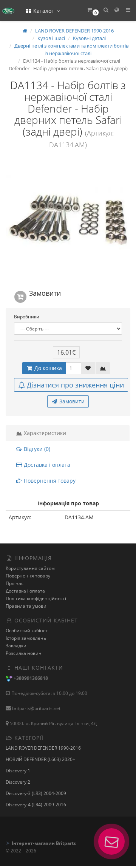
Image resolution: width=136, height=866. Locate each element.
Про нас (14, 583)
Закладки (16, 645)
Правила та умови (26, 606)
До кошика (47, 368)
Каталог (43, 10)
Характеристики (44, 433)
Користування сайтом (30, 568)
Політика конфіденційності (36, 598)
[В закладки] (88, 368)
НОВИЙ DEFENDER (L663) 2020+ (40, 759)
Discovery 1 (18, 770)
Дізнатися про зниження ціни (75, 384)
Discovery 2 (18, 782)
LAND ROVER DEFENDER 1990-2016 (43, 748)
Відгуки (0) (36, 448)
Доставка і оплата (46, 464)
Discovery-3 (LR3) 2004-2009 (36, 793)
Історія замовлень (26, 638)
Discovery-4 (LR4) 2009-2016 (36, 804)
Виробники (26, 316)
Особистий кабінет (27, 630)
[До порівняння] (103, 368)
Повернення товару (49, 480)
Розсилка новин (24, 653)
